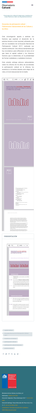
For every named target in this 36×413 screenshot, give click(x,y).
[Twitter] (6, 354)
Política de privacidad (10, 410)
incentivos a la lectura (10, 338)
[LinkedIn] (15, 354)
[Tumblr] (12, 354)
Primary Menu (32, 5)
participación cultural (10, 342)
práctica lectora (9, 348)
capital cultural (9, 330)
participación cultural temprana (13, 345)
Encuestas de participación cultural (13, 24)
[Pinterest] (9, 354)
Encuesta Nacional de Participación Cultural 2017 (16, 334)
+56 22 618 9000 (9, 405)
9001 (16, 405)
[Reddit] (17, 354)
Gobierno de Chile (13, 395)
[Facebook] (3, 354)
